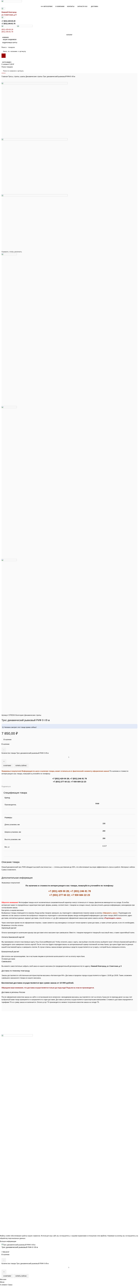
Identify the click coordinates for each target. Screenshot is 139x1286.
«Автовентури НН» (18, 1223)
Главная (5, 76)
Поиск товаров (8, 47)
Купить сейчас (21, 765)
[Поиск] (4, 56)
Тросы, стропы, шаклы (17, 76)
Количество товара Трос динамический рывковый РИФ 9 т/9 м (25, 753)
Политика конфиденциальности (13, 1233)
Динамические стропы (34, 76)
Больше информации (8, 1241)
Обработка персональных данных (39, 1233)
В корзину (7, 765)
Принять (21, 1241)
